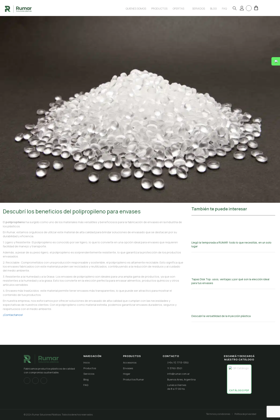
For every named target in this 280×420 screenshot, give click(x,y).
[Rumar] (18, 8)
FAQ (85, 385)
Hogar (126, 373)
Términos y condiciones (218, 414)
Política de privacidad (245, 414)
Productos (159, 8)
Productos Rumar (133, 379)
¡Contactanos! (13, 315)
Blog (86, 379)
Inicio (86, 362)
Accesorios (129, 362)
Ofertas (179, 8)
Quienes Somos (136, 8)
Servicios (198, 8)
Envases (128, 368)
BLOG (213, 8)
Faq (224, 8)
